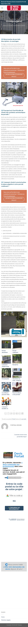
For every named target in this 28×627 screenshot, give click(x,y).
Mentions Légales (6, 620)
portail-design (21, 25)
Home (3, 617)
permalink (24, 419)
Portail (14, 19)
